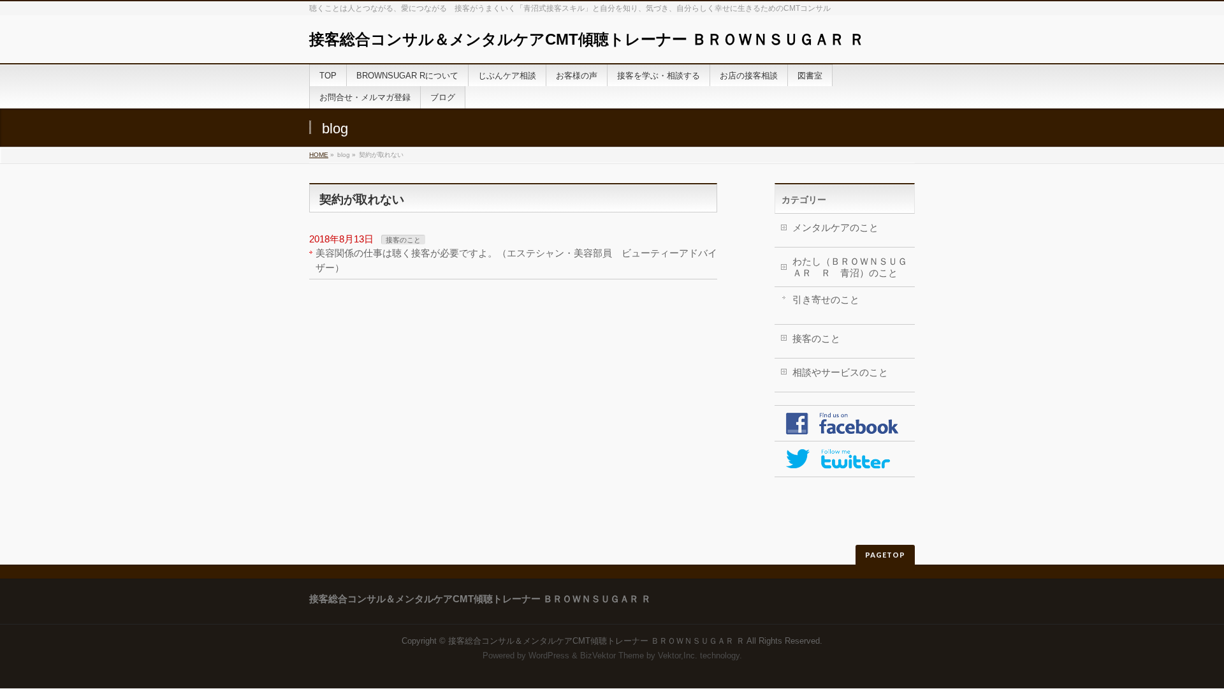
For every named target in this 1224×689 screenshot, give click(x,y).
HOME (318, 154)
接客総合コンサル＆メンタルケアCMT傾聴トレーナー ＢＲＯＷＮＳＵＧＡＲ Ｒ (586, 39)
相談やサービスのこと (840, 372)
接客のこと (403, 240)
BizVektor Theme (612, 655)
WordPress (548, 655)
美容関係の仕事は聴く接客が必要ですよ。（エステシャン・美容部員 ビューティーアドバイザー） (516, 260)
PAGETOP (885, 555)
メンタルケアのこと (835, 227)
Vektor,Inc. (677, 655)
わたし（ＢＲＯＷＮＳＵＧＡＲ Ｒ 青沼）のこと (849, 267)
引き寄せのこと (825, 299)
